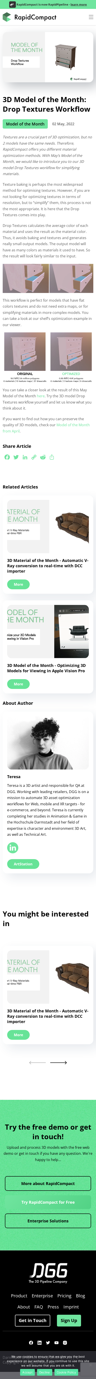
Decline (44, 1372)
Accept (27, 1372)
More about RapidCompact (48, 1183)
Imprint (71, 1307)
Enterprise (42, 1296)
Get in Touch (32, 1320)
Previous (37, 1062)
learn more (79, 4)
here (41, 396)
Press (53, 1307)
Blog (80, 1296)
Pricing (64, 1296)
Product (19, 1296)
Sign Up (69, 1320)
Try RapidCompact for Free (48, 1202)
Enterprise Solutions (48, 1221)
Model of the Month (25, 124)
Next (58, 1062)
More (18, 584)
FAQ (38, 1307)
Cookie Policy (66, 1372)
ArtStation (23, 864)
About (23, 1307)
